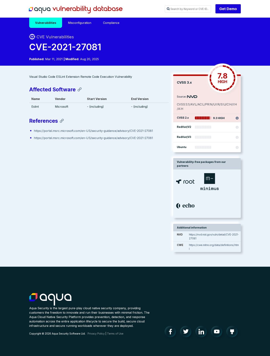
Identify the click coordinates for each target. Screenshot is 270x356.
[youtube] (217, 332)
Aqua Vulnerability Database (76, 9)
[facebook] (171, 332)
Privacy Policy (96, 333)
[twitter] (187, 332)
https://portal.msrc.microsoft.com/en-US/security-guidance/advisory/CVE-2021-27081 (93, 131)
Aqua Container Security (50, 299)
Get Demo (228, 9)
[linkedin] (202, 332)
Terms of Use (115, 333)
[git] (233, 332)
